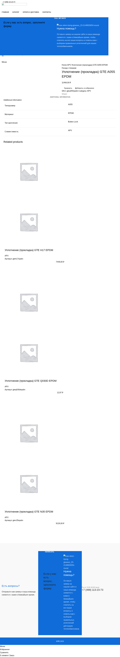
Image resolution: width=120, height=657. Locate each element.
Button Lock (73, 122)
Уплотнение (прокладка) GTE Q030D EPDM (30, 380)
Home (64, 65)
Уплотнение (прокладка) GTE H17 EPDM (29, 250)
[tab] (60, 97)
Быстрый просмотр (8, 273)
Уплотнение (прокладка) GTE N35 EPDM (29, 511)
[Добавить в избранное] (8, 267)
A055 (70, 104)
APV (69, 65)
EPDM (71, 113)
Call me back (60, 18)
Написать (49, 552)
